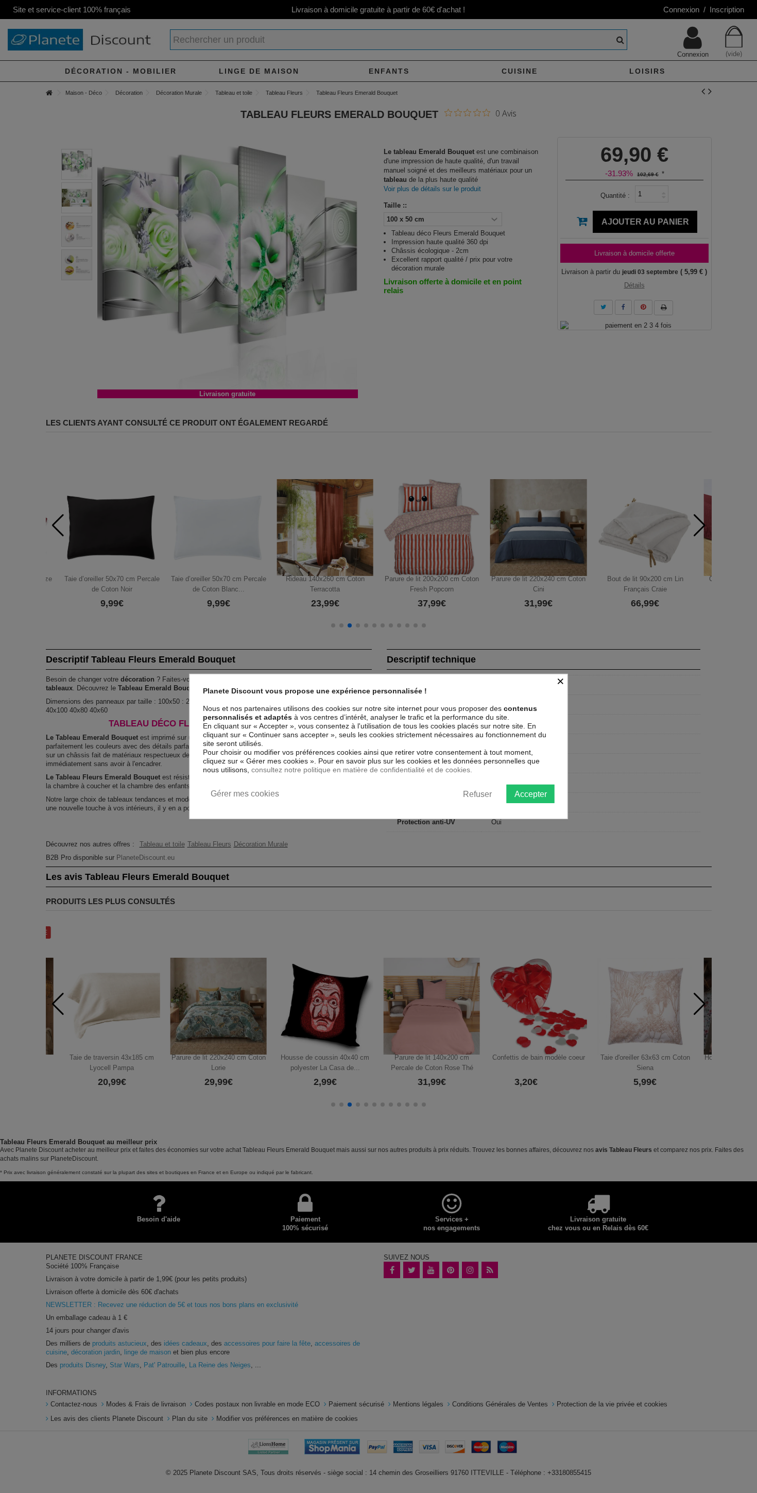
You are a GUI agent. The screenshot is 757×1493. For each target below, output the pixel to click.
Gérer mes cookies (245, 793)
